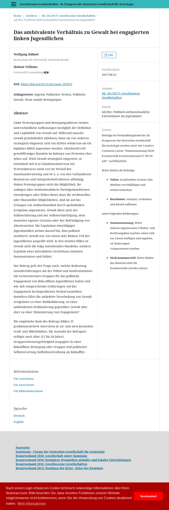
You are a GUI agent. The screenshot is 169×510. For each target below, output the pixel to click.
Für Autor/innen (24, 385)
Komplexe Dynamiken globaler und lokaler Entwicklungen (88, 460)
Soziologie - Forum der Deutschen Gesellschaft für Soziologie (60, 452)
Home (17, 16)
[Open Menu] (13, 4)
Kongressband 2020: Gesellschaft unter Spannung (51, 456)
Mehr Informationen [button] (32, 503)
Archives (31, 16)
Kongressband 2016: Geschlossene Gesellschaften (51, 464)
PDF (110, 55)
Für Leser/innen (24, 378)
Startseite (23, 447)
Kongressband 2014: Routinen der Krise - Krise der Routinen (59, 468)
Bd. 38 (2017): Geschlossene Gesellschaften (68, 16)
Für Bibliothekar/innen (28, 391)
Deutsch (19, 416)
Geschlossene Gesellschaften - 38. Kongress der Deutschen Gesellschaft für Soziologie (77, 4)
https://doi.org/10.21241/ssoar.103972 (46, 84)
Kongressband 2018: (30, 460)
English (19, 422)
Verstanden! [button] (148, 496)
